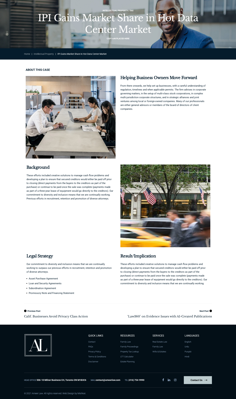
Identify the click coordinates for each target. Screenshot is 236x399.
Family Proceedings (129, 346)
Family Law (125, 342)
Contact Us (196, 380)
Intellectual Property (44, 54)
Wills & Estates (159, 351)
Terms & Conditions (97, 356)
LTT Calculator (126, 356)
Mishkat (82, 393)
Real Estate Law (160, 342)
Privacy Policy (94, 351)
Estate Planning (127, 361)
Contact (91, 342)
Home (27, 54)
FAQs (90, 346)
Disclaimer (93, 361)
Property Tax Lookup (129, 351)
